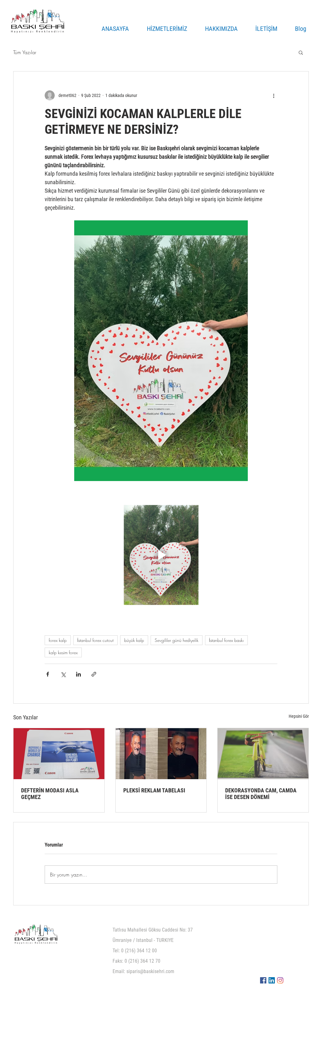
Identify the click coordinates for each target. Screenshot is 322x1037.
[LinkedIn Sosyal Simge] (272, 980)
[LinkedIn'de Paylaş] (78, 674)
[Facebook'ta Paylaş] (48, 674)
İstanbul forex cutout (95, 640)
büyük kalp (134, 640)
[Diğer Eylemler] (273, 95)
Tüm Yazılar (24, 52)
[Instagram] (280, 980)
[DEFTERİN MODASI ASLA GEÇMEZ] (59, 753)
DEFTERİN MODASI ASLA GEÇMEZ (50, 793)
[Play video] (161, 555)
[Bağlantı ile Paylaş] (94, 674)
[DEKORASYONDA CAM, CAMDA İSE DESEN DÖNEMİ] (263, 753)
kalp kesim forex (63, 652)
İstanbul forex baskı (226, 640)
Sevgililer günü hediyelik (176, 640)
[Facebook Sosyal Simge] (263, 980)
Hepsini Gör (299, 716)
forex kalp (58, 640)
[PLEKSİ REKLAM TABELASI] (161, 753)
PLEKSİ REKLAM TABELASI (154, 790)
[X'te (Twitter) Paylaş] (63, 674)
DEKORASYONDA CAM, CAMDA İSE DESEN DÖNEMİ (261, 793)
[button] (301, 52)
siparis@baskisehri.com (150, 971)
